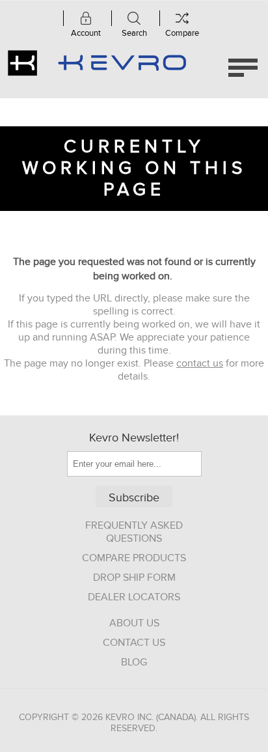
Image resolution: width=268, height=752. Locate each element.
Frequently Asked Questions (134, 532)
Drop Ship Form (134, 577)
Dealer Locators (134, 597)
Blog (134, 662)
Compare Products (134, 557)
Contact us (134, 642)
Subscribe (134, 498)
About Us (134, 623)
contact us (199, 363)
